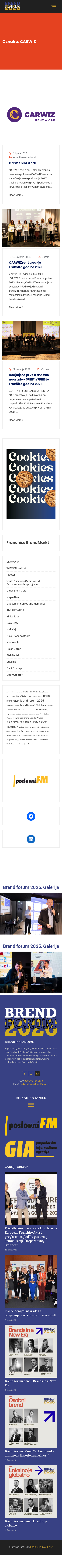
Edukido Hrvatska (34, 714)
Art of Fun (19, 692)
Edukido (11, 661)
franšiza (11, 726)
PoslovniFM (36, 1547)
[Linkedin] (31, 1073)
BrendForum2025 (13, 705)
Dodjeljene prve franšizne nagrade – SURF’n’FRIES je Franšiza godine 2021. (29, 379)
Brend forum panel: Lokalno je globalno (26, 1523)
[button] (4, 914)
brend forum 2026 (30, 705)
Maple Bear (13, 597)
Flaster (11, 574)
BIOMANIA (13, 561)
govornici (35, 727)
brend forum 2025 (32, 700)
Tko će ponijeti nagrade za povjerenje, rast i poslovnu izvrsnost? (30, 1313)
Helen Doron (14, 649)
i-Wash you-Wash (11, 731)
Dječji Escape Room (18, 636)
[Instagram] (37, 1073)
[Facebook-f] (24, 1073)
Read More (15, 195)
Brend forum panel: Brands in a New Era (30, 1383)
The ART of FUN (16, 610)
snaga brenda (20, 740)
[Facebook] (31, 816)
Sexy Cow (12, 623)
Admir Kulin (11, 692)
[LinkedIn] (31, 839)
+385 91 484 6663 (34, 1081)
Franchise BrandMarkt (25, 157)
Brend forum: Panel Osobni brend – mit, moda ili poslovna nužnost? (29, 1453)
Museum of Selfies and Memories (26, 603)
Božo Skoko (21, 696)
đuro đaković (28, 744)
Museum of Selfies (26, 735)
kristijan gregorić (45, 731)
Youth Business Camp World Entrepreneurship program (23, 583)
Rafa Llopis (45, 735)
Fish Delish (13, 655)
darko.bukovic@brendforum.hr (34, 1084)
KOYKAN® (13, 642)
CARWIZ (17, 710)
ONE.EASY (49, 1547)
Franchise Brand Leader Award (28, 718)
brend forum (13, 701)
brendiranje (47, 705)
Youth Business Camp (15, 744)
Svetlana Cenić (31, 740)
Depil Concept (11, 714)
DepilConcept (15, 668)
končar (20, 731)
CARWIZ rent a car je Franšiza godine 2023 (25, 264)
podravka (36, 735)
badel (25, 692)
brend (47, 695)
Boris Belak (11, 696)
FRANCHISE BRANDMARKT (27, 722)
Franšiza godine (24, 727)
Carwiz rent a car (22, 163)
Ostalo (45, 257)
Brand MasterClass (35, 696)
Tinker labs (13, 616)
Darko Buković (41, 709)
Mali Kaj (11, 629)
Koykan (27, 731)
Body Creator (15, 674)
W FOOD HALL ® (16, 568)
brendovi (10, 710)
